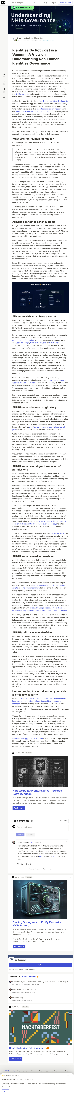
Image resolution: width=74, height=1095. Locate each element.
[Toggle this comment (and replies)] (14, 845)
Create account (65, 3)
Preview (30, 834)
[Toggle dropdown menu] (67, 752)
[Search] (9, 3)
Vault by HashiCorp (38, 343)
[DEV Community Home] (3, 3)
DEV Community (28, 976)
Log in (53, 3)
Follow (40, 965)
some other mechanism (30, 588)
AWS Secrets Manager (58, 343)
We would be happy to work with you (27, 738)
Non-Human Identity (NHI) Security (53, 101)
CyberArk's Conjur (22, 343)
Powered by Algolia (40, 3)
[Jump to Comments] (4, 82)
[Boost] (4, 97)
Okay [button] (5, 1091)
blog (54, 856)
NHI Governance (22, 94)
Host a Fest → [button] (16, 1059)
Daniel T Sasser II (24, 842)
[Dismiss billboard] (71, 1075)
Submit (20, 834)
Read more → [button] (19, 808)
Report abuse (47, 869)
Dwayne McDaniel (24, 38)
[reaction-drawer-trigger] (3, 75)
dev (40, 856)
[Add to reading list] (4, 90)
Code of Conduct (34, 869)
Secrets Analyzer (57, 533)
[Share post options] (4, 104)
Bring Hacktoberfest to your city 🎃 (29, 1048)
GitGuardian (38, 38)
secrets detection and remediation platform (33, 111)
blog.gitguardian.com (48, 40)
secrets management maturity (49, 109)
